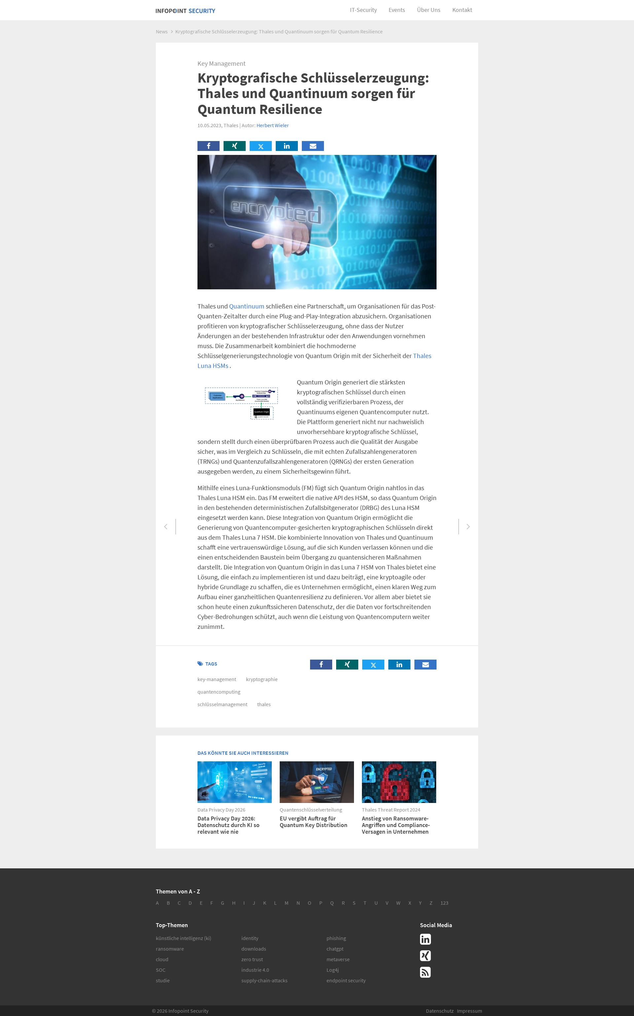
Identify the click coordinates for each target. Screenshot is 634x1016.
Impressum (469, 1010)
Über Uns (428, 10)
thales (264, 704)
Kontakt (462, 10)
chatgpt (335, 948)
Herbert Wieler (273, 125)
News (162, 31)
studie (163, 980)
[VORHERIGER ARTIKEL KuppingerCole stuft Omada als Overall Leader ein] (166, 527)
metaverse (338, 959)
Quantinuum (246, 306)
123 (444, 902)
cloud (162, 959)
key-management (216, 679)
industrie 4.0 (255, 969)
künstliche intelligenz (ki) (183, 938)
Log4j (333, 969)
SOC (160, 969)
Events (397, 10)
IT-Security (363, 10)
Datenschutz (440, 1010)
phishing (336, 938)
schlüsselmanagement (222, 704)
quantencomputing (218, 691)
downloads (253, 948)
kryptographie (262, 679)
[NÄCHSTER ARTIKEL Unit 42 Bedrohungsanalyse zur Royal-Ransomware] (468, 527)
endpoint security (346, 980)
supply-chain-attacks (264, 980)
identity (249, 938)
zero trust (252, 959)
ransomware (170, 948)
